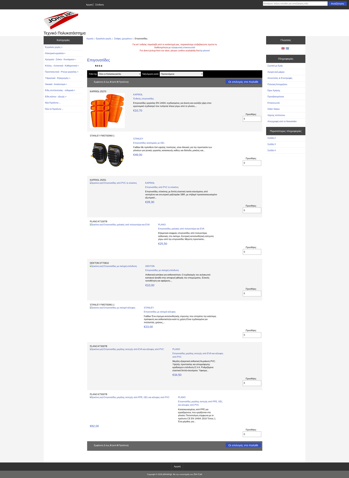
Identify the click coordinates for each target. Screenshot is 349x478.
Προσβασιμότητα (275, 96)
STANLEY (138, 139)
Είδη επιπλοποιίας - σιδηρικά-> (60, 90)
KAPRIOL (138, 94)
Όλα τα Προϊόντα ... (54, 109)
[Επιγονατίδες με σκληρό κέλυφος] (112, 308)
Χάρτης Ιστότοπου (276, 115)
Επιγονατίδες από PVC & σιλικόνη (161, 187)
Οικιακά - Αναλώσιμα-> (56, 84)
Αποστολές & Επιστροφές (279, 78)
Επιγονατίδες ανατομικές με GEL (149, 143)
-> (53, 47)
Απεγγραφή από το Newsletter (282, 121)
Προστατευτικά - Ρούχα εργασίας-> (61, 72)
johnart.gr (167, 474)
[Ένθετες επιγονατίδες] (107, 127)
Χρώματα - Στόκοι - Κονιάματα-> (60, 59)
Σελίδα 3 (271, 144)
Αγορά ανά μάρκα (275, 72)
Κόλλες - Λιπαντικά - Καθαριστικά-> (62, 66)
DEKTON (150, 266)
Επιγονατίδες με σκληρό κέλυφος (160, 312)
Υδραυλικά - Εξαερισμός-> (57, 78)
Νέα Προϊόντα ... (53, 103)
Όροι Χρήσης (273, 90)
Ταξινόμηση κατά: (150, 74)
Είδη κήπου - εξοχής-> (56, 96)
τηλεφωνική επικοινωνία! (183, 47)
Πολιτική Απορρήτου (277, 84)
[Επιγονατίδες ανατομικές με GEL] (107, 171)
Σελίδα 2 (271, 138)
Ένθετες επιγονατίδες (143, 99)
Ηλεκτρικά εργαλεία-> (55, 53)
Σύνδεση (99, 5)
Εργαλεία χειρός (103, 38)
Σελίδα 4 (271, 150)
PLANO (162, 224)
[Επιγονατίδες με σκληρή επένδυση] (113, 266)
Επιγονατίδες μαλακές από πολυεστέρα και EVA (181, 229)
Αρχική (89, 5)
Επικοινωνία (273, 103)
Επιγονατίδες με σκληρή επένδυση (162, 270)
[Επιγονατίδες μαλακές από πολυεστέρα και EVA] (120, 224)
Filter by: (93, 74)
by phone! (205, 50)
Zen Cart (198, 474)
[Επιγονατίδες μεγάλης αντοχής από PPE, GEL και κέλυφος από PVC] (130, 397)
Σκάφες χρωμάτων (123, 38)
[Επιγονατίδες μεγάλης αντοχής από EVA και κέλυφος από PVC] (127, 349)
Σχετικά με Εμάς (275, 66)
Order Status (273, 109)
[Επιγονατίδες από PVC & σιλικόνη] (113, 183)
